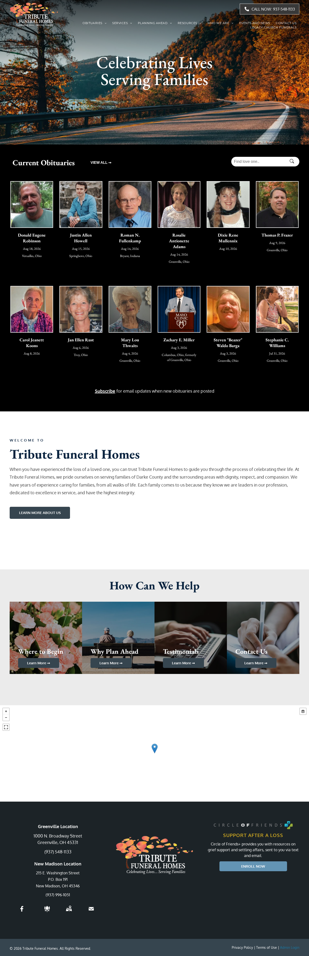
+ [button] (6, 711)
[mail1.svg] (91, 912)
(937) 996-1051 (58, 894)
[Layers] (303, 711)
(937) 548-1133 (57, 851)
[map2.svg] (69, 912)
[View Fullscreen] (6, 727)
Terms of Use (266, 947)
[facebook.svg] (22, 912)
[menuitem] (94, 23)
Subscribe (105, 391)
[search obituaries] (293, 161)
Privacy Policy (242, 947)
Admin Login (289, 947)
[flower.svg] (47, 912)
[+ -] (154, 753)
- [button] (6, 717)
